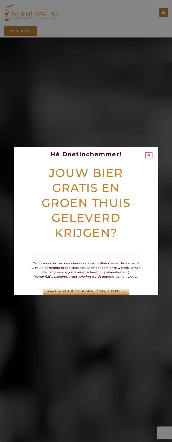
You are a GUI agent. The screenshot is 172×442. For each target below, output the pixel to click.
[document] (86, 221)
